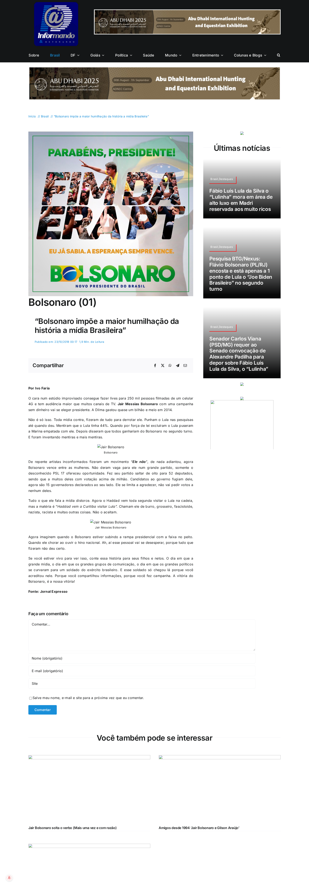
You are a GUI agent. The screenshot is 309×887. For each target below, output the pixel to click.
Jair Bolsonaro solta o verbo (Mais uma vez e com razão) (72, 828)
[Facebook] (155, 366)
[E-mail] (185, 366)
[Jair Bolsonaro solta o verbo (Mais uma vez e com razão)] (89, 758)
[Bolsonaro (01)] (110, 133)
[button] (278, 55)
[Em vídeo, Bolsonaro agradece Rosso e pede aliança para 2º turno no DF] (89, 846)
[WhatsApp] (170, 366)
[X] (162, 366)
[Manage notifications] (9, 877)
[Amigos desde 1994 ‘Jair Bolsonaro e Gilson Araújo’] (220, 758)
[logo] (56, 4)
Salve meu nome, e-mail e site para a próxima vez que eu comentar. (88, 698)
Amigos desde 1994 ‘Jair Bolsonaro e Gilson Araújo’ (199, 828)
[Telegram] (177, 366)
